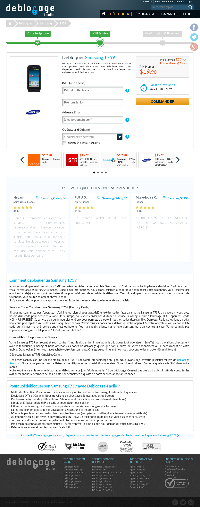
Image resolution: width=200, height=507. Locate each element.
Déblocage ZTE (70, 484)
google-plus (191, 502)
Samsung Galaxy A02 (139, 484)
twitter (183, 502)
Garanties (169, 14)
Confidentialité (172, 472)
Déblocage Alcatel (71, 487)
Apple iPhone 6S (138, 470)
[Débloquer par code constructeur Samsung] (146, 160)
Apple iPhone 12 (138, 473)
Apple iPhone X (137, 481)
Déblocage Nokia (71, 476)
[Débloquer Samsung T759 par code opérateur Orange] (34, 160)
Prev (22, 160)
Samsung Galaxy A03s (140, 476)
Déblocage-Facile (30, 10)
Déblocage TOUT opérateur (163, 162)
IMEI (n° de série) (73, 83)
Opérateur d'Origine (76, 129)
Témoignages (145, 14)
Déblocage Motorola (73, 473)
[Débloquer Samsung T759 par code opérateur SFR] (71, 160)
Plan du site (170, 475)
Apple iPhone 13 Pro (139, 478)
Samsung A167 (137, 487)
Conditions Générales (175, 469)
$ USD (146, 1)
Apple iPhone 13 (138, 467)
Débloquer (119, 14)
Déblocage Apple (71, 467)
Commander (162, 101)
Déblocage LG (70, 478)
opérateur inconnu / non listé (84, 143)
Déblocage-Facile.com (30, 464)
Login (189, 1)
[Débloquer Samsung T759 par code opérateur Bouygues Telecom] (109, 160)
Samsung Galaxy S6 (53, 198)
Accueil (103, 13)
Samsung (46, 23)
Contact (180, 1)
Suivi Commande (164, 1)
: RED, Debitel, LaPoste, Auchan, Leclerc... (88, 162)
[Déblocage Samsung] (19, 112)
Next (178, 160)
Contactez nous (172, 466)
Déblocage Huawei (72, 481)
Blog (187, 14)
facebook (175, 502)
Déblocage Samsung (72, 470)
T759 (62, 23)
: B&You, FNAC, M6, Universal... (126, 162)
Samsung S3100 (178, 198)
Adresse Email (71, 112)
